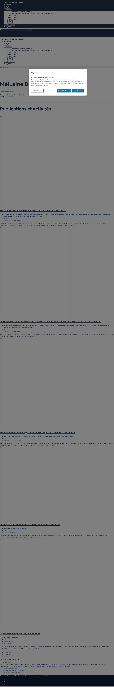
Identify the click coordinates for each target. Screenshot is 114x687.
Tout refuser (77, 90)
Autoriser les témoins (64, 90)
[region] (58, 82)
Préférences (37, 90)
